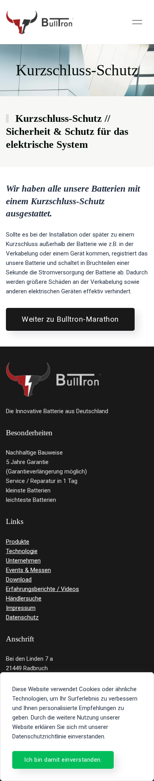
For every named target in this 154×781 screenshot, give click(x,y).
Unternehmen (23, 560)
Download (19, 579)
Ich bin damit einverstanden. (63, 759)
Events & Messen (28, 570)
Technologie (22, 551)
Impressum (21, 607)
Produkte (17, 541)
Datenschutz (22, 617)
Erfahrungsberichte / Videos (42, 589)
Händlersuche (23, 598)
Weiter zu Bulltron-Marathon (70, 319)
